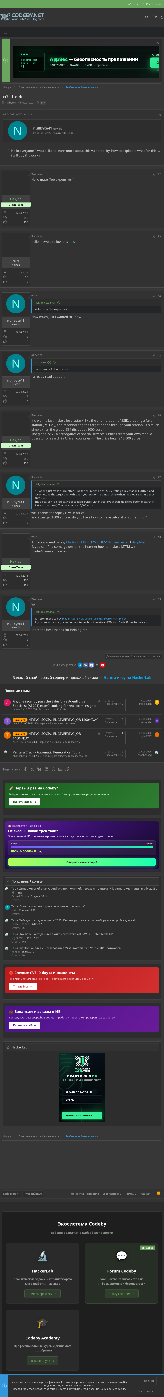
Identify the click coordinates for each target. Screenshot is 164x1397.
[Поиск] (147, 17)
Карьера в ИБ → (24, 1025)
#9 (159, 599)
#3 (159, 236)
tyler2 (16, 723)
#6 (159, 415)
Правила (93, 1194)
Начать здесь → (24, 802)
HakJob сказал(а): (45, 302)
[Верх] (154, 1194)
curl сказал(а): (43, 362)
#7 (159, 477)
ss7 (43, 102)
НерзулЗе (146, 722)
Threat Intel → (23, 986)
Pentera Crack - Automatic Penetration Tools (46, 752)
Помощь (130, 1194)
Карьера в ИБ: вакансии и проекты (55, 723)
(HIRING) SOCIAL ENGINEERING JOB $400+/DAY (62, 719)
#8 (159, 537)
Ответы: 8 (26, 114)
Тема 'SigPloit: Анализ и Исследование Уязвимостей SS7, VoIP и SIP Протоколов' (66, 948)
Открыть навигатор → (82, 862)
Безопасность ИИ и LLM (52, 709)
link (71, 241)
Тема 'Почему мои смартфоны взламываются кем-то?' (48, 906)
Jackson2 (18, 709)
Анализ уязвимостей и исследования (65, 756)
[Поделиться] (159, 115)
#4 (159, 296)
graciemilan (145, 703)
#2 (159, 174)
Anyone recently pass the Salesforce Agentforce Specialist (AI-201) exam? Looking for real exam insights (54, 703)
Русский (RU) (33, 1194)
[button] (6, 32)
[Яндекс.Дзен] (97, 665)
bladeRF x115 (76, 542)
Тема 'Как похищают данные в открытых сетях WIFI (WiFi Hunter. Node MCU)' (64, 934)
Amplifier (139, 542)
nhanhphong (20, 756)
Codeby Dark (11, 1194)
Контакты (77, 1194)
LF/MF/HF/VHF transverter (109, 542)
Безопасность (111, 1194)
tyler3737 (18, 742)
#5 (159, 355)
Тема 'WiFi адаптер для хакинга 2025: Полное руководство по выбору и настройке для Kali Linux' (77, 920)
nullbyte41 (11, 102)
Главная (144, 1194)
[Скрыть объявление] (157, 44)
